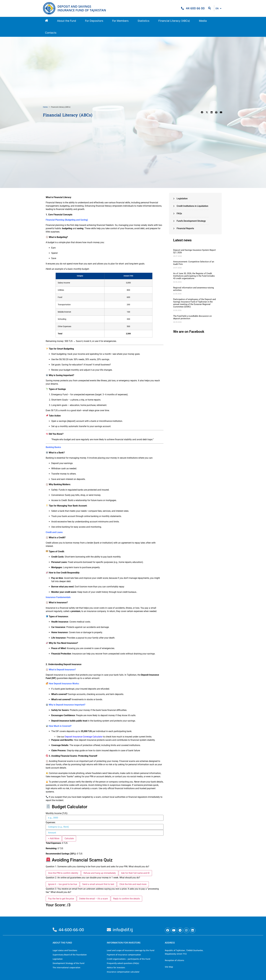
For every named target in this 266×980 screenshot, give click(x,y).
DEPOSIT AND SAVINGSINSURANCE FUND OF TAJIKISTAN (81, 8)
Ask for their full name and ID (135, 873)
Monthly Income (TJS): (57, 813)
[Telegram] (180, 930)
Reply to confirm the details (126, 898)
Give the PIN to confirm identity (63, 873)
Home (45, 107)
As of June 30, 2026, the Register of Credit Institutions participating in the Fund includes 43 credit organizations (194, 276)
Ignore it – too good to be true (62, 884)
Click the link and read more (132, 884)
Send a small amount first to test (98, 884)
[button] (66, 21)
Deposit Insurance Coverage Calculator (84, 736)
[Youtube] (174, 930)
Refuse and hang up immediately (100, 873)
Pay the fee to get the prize (61, 898)
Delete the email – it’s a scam (93, 898)
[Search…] (209, 8)
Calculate (69, 838)
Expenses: (51, 822)
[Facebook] (167, 930)
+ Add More (53, 838)
